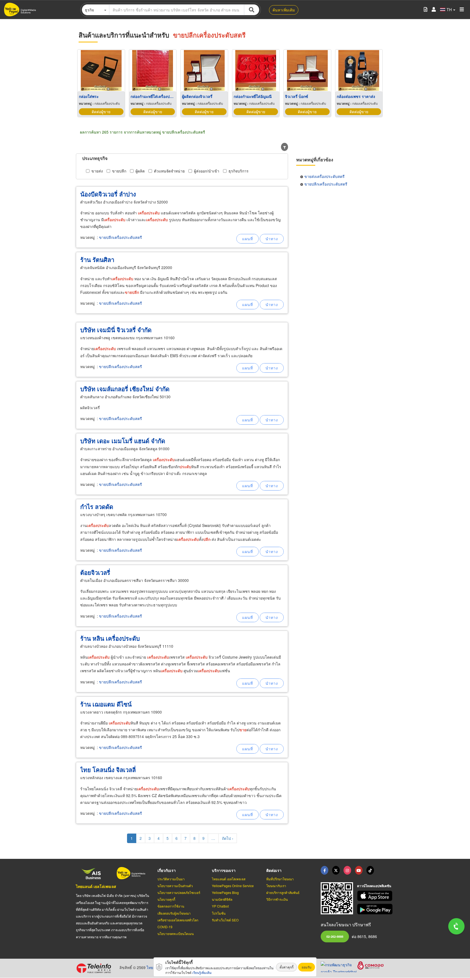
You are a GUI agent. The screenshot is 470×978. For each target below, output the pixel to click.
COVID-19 (164, 926)
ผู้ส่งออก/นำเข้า (206, 171)
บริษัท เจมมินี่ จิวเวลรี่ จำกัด (115, 329)
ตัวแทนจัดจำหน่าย (169, 171)
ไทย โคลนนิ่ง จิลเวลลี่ (108, 769)
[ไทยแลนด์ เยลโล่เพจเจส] (336, 870)
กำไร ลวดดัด (96, 506)
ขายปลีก (119, 171)
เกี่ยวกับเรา (166, 870)
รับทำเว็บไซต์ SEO (225, 920)
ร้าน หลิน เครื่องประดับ (110, 638)
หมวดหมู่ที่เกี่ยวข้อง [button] (314, 159)
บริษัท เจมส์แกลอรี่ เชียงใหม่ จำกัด (124, 388)
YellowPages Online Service (233, 885)
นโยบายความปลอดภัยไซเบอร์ (178, 892)
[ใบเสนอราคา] (425, 9)
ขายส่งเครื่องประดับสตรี (324, 176)
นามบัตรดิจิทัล (222, 899)
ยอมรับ (306, 967)
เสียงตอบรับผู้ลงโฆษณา (174, 913)
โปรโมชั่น (218, 913)
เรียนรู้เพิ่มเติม (202, 972)
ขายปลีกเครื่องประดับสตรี (120, 237)
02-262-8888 (334, 936)
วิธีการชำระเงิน (277, 899)
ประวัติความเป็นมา (171, 879)
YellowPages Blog (225, 892)
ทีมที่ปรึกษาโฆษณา (280, 879)
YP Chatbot (220, 906)
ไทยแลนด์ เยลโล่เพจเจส (96, 886)
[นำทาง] (272, 238)
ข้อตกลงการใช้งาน (170, 906)
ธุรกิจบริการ (238, 171)
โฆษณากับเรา (276, 885)
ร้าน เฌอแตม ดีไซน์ (106, 704)
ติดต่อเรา (274, 870)
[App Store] (375, 896)
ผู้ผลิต (140, 171)
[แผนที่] (247, 238)
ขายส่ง (97, 171)
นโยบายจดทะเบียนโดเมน (175, 933)
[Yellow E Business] (324, 870)
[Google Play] (375, 909)
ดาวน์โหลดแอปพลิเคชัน (374, 885)
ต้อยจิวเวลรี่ (95, 572)
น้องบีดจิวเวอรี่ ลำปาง (108, 194)
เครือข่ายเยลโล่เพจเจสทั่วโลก (177, 920)
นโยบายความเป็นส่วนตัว (175, 885)
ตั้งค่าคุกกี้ (286, 967)
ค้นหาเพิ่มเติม (284, 10)
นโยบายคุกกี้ (166, 899)
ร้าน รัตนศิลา (97, 259)
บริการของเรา (224, 870)
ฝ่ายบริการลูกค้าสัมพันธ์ (282, 892)
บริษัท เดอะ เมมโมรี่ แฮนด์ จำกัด (122, 440)
